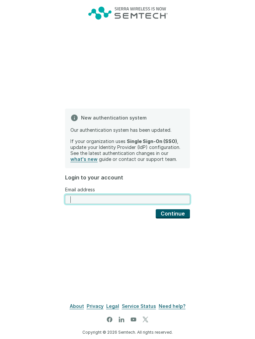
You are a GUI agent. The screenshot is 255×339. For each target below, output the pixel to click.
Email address (80, 189)
